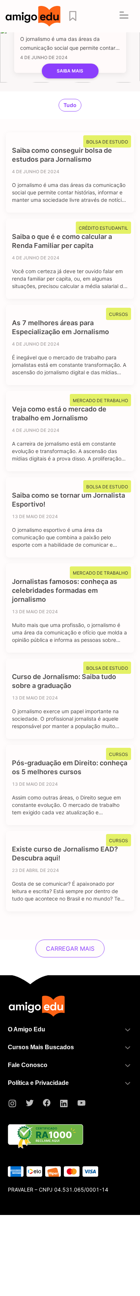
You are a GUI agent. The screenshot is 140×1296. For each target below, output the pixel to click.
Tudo (70, 105)
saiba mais (70, 71)
